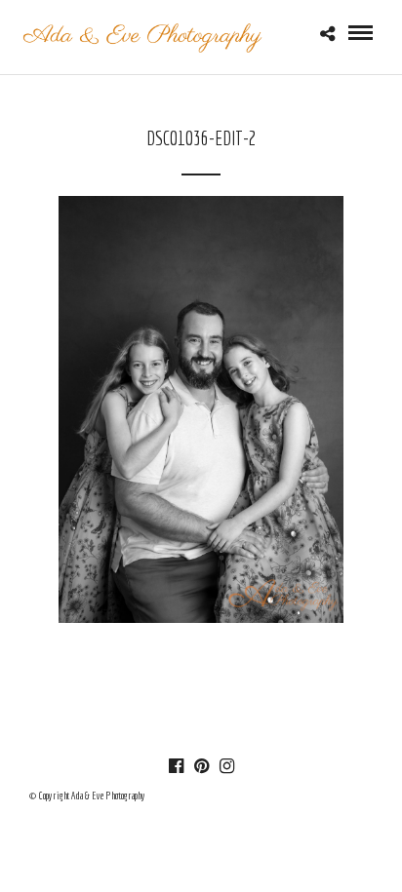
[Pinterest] (201, 766)
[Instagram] (226, 766)
